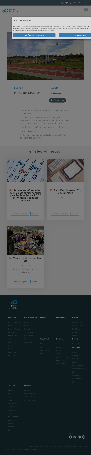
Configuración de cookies (34, 35)
